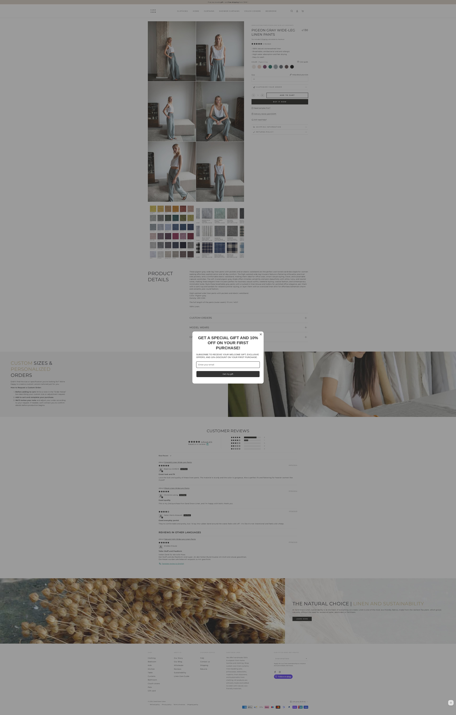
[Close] (261, 334)
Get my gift (228, 374)
